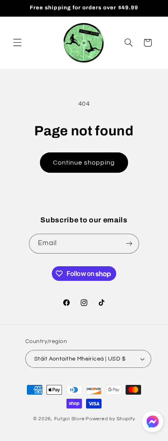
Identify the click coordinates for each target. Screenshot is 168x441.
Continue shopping (84, 162)
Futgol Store (69, 419)
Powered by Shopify (110, 419)
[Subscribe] (129, 244)
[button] (17, 42)
